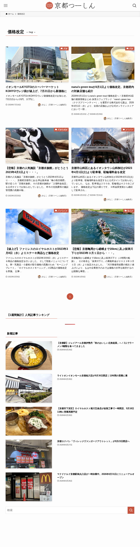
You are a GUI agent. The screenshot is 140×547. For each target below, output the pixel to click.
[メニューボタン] (5, 5)
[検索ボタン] (134, 5)
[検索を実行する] (131, 510)
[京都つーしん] (70, 5)
